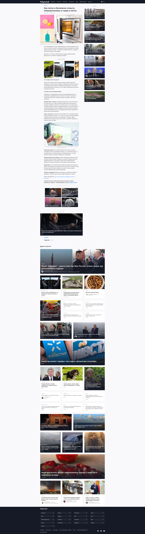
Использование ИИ (43, 532)
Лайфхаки (45, 5)
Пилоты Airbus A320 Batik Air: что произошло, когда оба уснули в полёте (49, 294)
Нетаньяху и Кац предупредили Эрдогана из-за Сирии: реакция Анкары (72, 407)
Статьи (51, 240)
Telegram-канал (73, 182)
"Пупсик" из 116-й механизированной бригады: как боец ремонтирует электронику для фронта (50, 407)
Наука (77, 1)
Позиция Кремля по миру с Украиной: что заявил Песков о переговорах (49, 385)
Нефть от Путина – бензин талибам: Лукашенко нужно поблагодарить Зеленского (92, 499)
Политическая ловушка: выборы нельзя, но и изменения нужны (71, 498)
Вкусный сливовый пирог (92, 292)
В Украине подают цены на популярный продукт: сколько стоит (93, 315)
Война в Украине (83, 1)
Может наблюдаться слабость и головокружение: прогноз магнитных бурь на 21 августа (94, 396)
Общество (59, 1)
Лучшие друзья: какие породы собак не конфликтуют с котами (71, 384)
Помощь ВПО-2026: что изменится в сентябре (72, 395)
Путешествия (71, 1)
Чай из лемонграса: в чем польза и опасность (50, 395)
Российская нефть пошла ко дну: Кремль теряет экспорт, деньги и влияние (49, 499)
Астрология (65, 1)
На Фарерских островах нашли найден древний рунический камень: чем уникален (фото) (71, 294)
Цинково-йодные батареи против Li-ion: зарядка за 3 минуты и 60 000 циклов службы (72, 315)
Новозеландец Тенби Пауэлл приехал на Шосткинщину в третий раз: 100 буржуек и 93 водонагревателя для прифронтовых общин (94, 407)
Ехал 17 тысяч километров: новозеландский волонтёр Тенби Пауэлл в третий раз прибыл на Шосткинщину (94, 305)
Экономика (53, 1)
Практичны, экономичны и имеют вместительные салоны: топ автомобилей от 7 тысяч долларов (72, 305)
